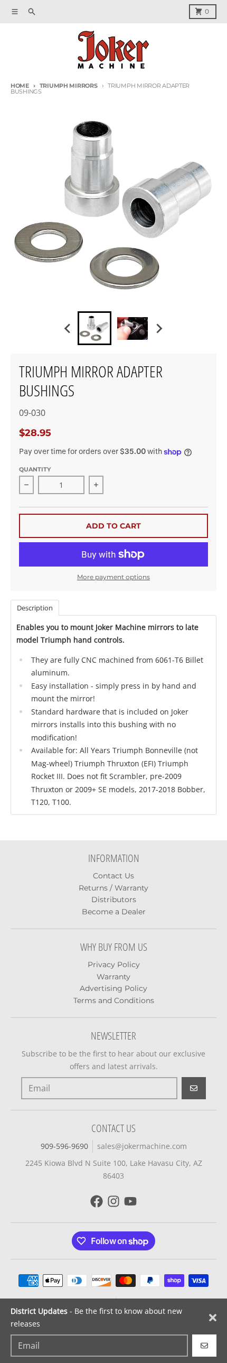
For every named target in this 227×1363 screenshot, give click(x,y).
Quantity (35, 469)
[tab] (35, 607)
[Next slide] (159, 328)
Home (20, 85)
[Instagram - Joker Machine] (113, 1201)
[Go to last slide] (68, 328)
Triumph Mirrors (69, 85)
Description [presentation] (35, 608)
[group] (94, 328)
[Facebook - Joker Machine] (96, 1201)
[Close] (212, 1317)
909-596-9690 (64, 1146)
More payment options (113, 577)
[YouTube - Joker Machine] (130, 1201)
